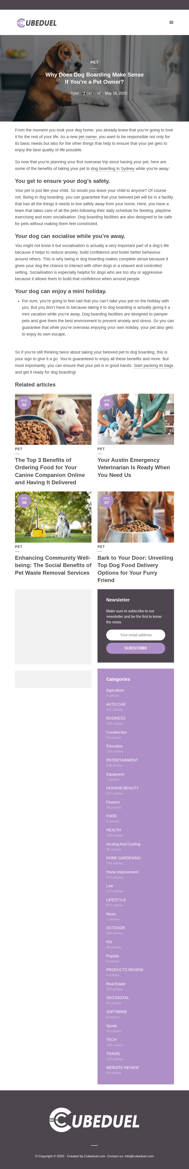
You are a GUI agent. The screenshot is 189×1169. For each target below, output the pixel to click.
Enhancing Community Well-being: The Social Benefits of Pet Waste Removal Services (53, 565)
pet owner (88, 136)
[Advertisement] (53, 627)
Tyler (75, 93)
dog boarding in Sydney (113, 168)
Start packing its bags (153, 365)
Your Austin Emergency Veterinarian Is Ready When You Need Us (133, 467)
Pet (95, 62)
